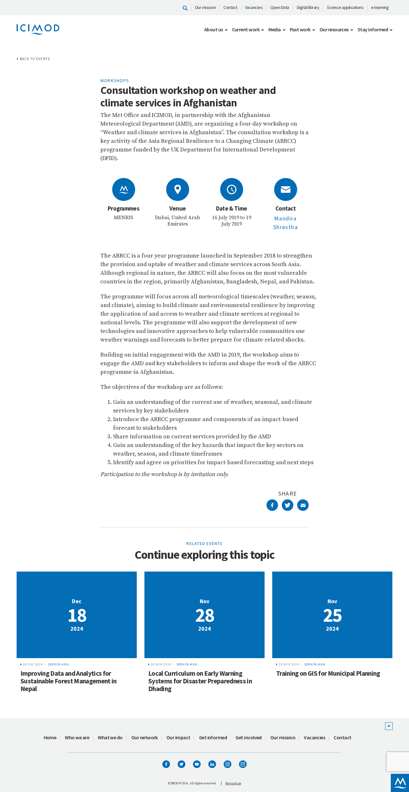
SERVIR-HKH (58, 664)
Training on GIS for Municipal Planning (328, 673)
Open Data (279, 7)
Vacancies (254, 7)
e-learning (380, 7)
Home (50, 737)
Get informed (213, 737)
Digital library (308, 7)
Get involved (248, 737)
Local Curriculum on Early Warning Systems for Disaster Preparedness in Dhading (200, 681)
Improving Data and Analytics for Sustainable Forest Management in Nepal (68, 681)
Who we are (77, 737)
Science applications (345, 7)
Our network (144, 737)
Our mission (205, 7)
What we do (110, 737)
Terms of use (233, 783)
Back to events (35, 59)
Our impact (178, 737)
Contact (230, 7)
